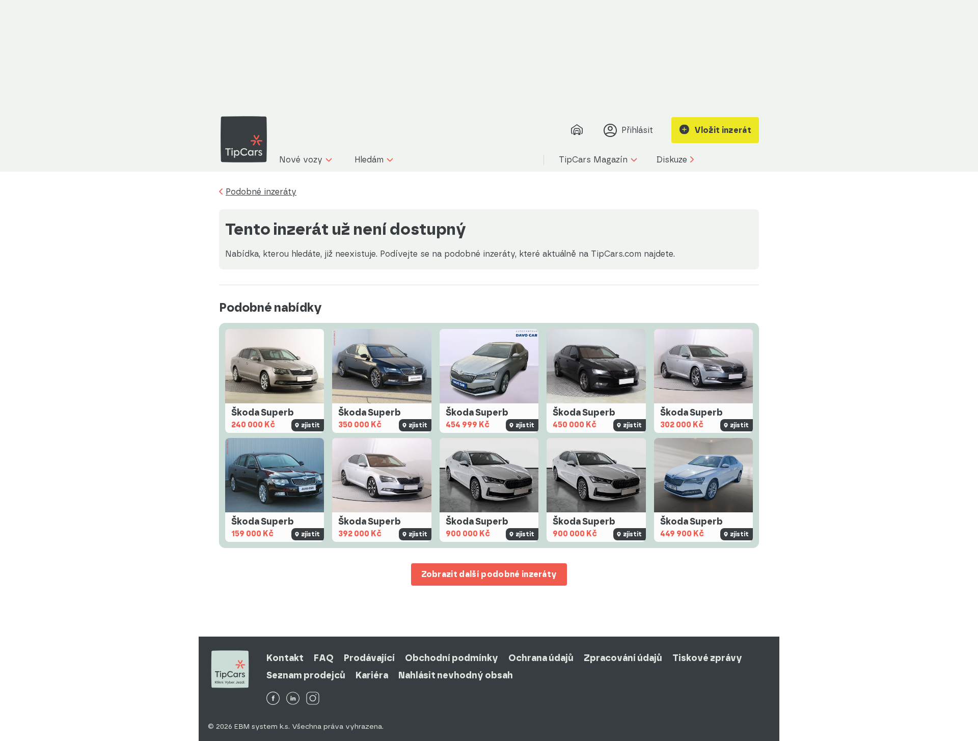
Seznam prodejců (305, 675)
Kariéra (372, 675)
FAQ (324, 658)
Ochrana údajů (541, 658)
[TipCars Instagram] (312, 699)
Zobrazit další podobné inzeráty (489, 574)
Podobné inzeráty (261, 192)
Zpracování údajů (623, 658)
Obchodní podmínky (451, 658)
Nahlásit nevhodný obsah (455, 675)
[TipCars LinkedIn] (293, 699)
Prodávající (369, 658)
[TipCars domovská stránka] (247, 139)
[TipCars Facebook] (273, 699)
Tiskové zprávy (707, 658)
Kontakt (285, 658)
